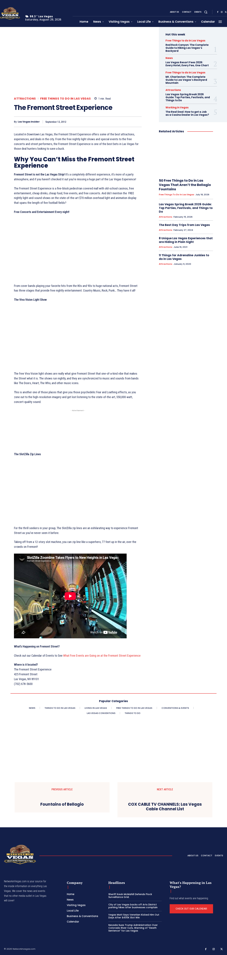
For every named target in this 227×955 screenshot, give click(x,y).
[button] (206, 12)
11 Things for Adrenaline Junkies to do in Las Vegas (184, 257)
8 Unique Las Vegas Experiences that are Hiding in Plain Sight (186, 240)
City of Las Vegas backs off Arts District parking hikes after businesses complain (133, 906)
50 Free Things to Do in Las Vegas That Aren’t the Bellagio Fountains (185, 184)
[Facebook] (218, 12)
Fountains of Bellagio (62, 804)
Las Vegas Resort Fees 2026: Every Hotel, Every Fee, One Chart (187, 64)
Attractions (25, 98)
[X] (115, 121)
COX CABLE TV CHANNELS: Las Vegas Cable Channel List (165, 807)
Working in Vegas (177, 107)
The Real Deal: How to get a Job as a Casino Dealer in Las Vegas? (187, 113)
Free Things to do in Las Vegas (65, 98)
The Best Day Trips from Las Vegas (184, 225)
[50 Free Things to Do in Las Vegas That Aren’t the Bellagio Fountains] (186, 156)
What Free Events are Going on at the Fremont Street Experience (102, 655)
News (169, 58)
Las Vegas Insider (29, 121)
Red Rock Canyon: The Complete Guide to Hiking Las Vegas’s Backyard (187, 48)
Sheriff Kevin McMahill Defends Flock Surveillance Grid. (130, 896)
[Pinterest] (122, 121)
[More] (138, 121)
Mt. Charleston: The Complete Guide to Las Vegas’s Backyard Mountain (186, 80)
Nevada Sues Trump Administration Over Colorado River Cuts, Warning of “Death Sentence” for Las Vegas (133, 927)
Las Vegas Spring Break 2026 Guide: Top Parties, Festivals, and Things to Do (188, 97)
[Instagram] (222, 12)
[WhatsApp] (130, 121)
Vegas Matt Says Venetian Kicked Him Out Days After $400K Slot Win (133, 916)
